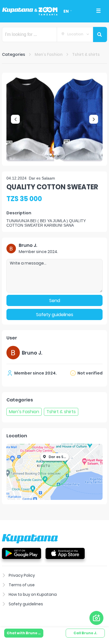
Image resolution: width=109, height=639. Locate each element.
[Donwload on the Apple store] (65, 553)
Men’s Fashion (49, 54)
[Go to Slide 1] (50, 154)
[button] (54, 119)
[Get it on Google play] (21, 553)
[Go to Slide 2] (54, 155)
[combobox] (75, 34)
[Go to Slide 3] (58, 155)
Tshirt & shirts (86, 54)
